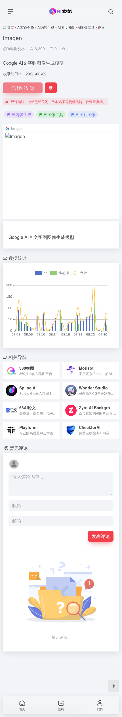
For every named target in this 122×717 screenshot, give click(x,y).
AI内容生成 (45, 27)
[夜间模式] (113, 686)
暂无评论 (19, 448)
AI (26, 237)
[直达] (56, 370)
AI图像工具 (86, 27)
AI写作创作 (25, 27)
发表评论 (101, 536)
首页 (10, 27)
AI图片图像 (66, 27)
